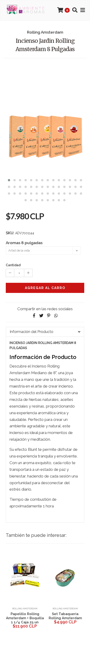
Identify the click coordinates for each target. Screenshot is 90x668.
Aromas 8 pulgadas (24, 242)
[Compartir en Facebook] (34, 315)
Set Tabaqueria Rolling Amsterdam (65, 616)
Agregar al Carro (45, 288)
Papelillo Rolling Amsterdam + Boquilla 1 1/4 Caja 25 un (25, 618)
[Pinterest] (48, 315)
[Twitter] (41, 315)
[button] (9, 179)
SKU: (10, 232)
